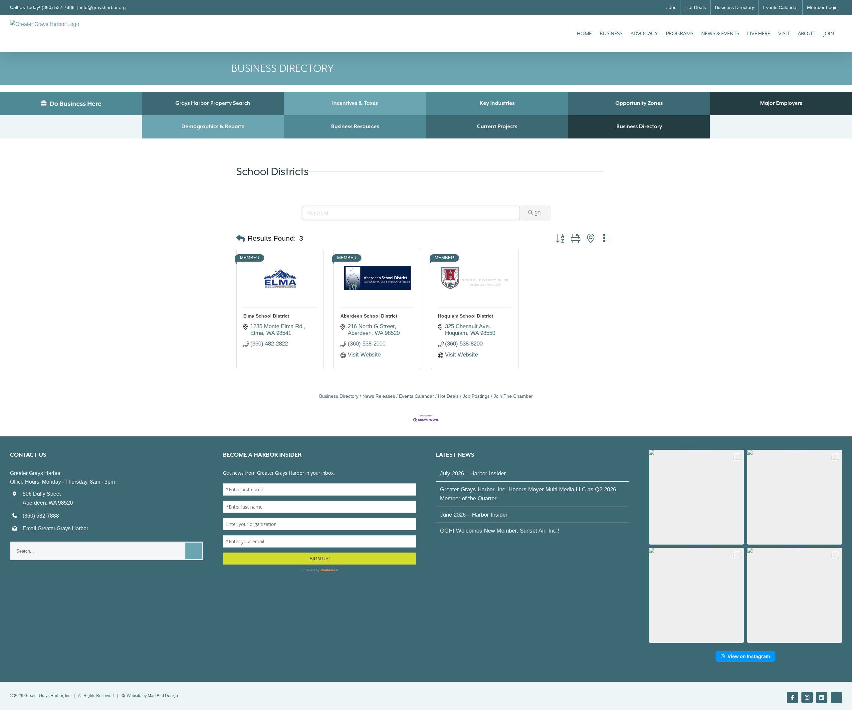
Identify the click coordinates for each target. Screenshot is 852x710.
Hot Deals (448, 396)
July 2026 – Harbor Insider (473, 473)
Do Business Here (75, 103)
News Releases (378, 396)
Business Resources (355, 126)
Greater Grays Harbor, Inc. (47, 695)
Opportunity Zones (639, 103)
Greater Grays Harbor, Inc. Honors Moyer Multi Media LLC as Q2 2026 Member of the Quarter (528, 494)
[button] (240, 238)
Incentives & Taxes (355, 103)
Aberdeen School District (368, 316)
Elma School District (266, 316)
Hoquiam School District (465, 316)
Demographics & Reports (212, 126)
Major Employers (781, 103)
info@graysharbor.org (103, 7)
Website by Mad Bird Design (152, 695)
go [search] (537, 212)
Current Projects (497, 126)
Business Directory (639, 126)
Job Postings (476, 396)
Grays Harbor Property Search (212, 103)
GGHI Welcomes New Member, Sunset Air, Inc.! (499, 531)
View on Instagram (749, 656)
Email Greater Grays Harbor (55, 528)
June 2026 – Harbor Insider (474, 515)
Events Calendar (416, 396)
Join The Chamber (513, 396)
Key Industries (497, 103)
